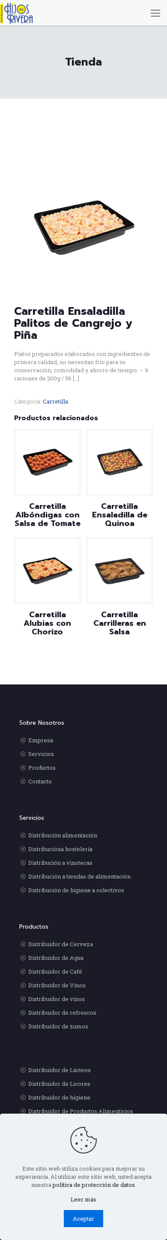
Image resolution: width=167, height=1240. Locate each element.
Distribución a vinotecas (60, 863)
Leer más (83, 1199)
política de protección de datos (94, 1185)
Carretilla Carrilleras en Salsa (119, 623)
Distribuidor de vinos (56, 999)
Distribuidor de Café (55, 971)
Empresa (40, 740)
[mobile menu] (155, 13)
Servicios (41, 754)
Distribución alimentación (62, 835)
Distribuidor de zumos (58, 1026)
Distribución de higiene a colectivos (76, 890)
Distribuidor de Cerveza (60, 944)
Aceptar (83, 1218)
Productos (42, 767)
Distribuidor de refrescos (62, 1012)
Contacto (40, 781)
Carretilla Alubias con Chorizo (47, 623)
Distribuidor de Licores (59, 1084)
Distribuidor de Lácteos (59, 1070)
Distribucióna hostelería (60, 849)
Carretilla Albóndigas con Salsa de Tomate (48, 514)
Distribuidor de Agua (56, 958)
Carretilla (55, 401)
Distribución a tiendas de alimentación (79, 876)
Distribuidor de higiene (59, 1097)
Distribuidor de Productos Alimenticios (80, 1111)
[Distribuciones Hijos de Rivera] (16, 13)
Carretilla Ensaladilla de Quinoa (119, 514)
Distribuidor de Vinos (57, 985)
